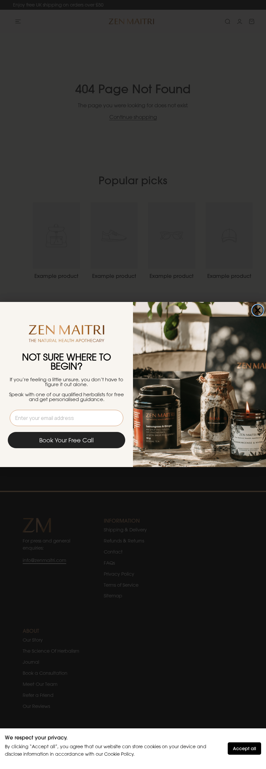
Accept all (244, 748)
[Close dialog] (257, 310)
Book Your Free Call (66, 440)
